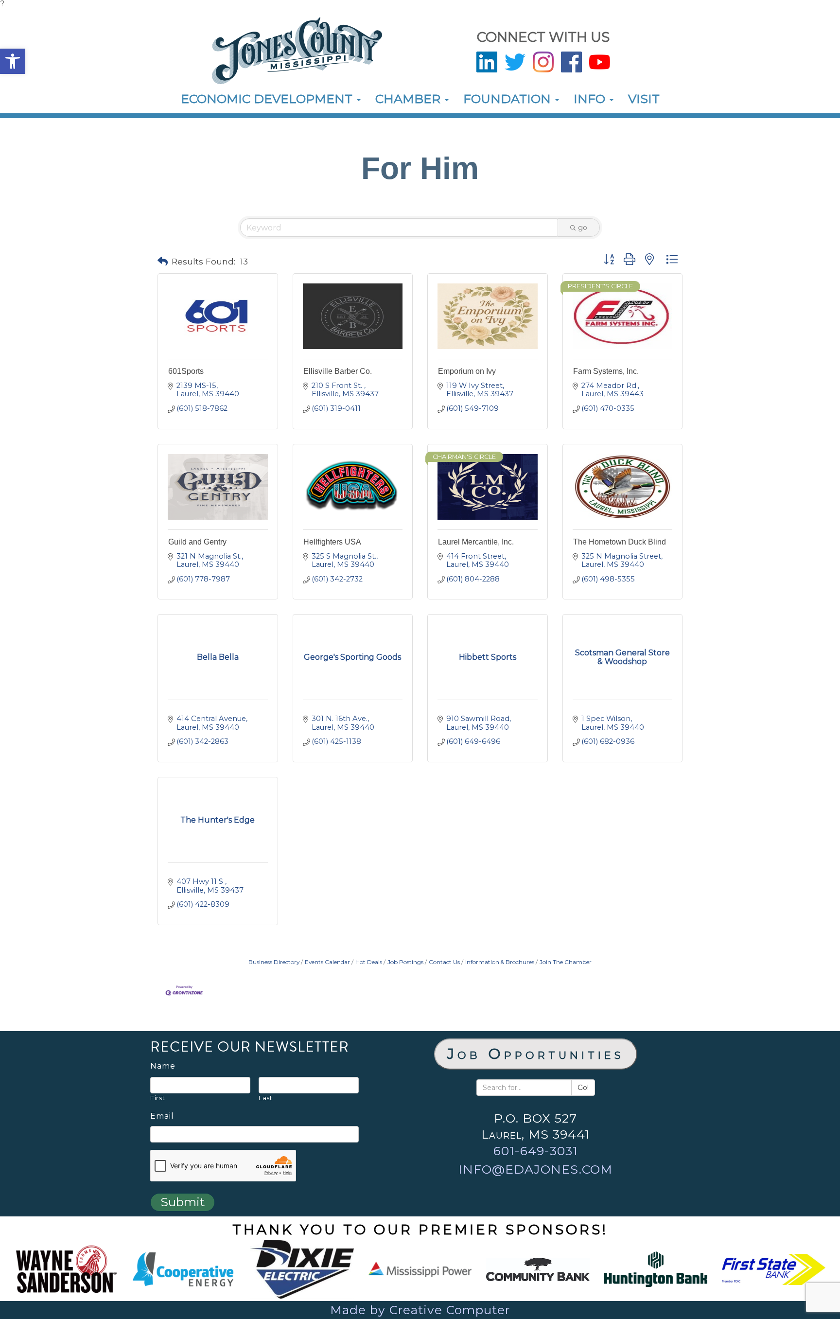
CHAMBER (409, 99)
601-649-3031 (535, 1150)
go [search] (582, 227)
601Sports (186, 371)
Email (162, 1116)
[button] (12, 61)
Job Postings (405, 962)
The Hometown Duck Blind (619, 542)
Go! (583, 1087)
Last (266, 1098)
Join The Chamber (566, 962)
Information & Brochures (499, 962)
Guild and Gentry (197, 542)
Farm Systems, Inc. (606, 371)
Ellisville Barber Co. (337, 371)
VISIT (644, 99)
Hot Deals (368, 962)
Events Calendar (327, 962)
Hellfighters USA (332, 542)
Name (162, 1066)
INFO (591, 99)
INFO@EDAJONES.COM (535, 1169)
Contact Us (444, 962)
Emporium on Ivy (467, 371)
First (157, 1098)
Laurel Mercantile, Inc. (476, 542)
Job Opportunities (535, 1054)
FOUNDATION (508, 99)
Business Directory (273, 962)
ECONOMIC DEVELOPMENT (268, 99)
